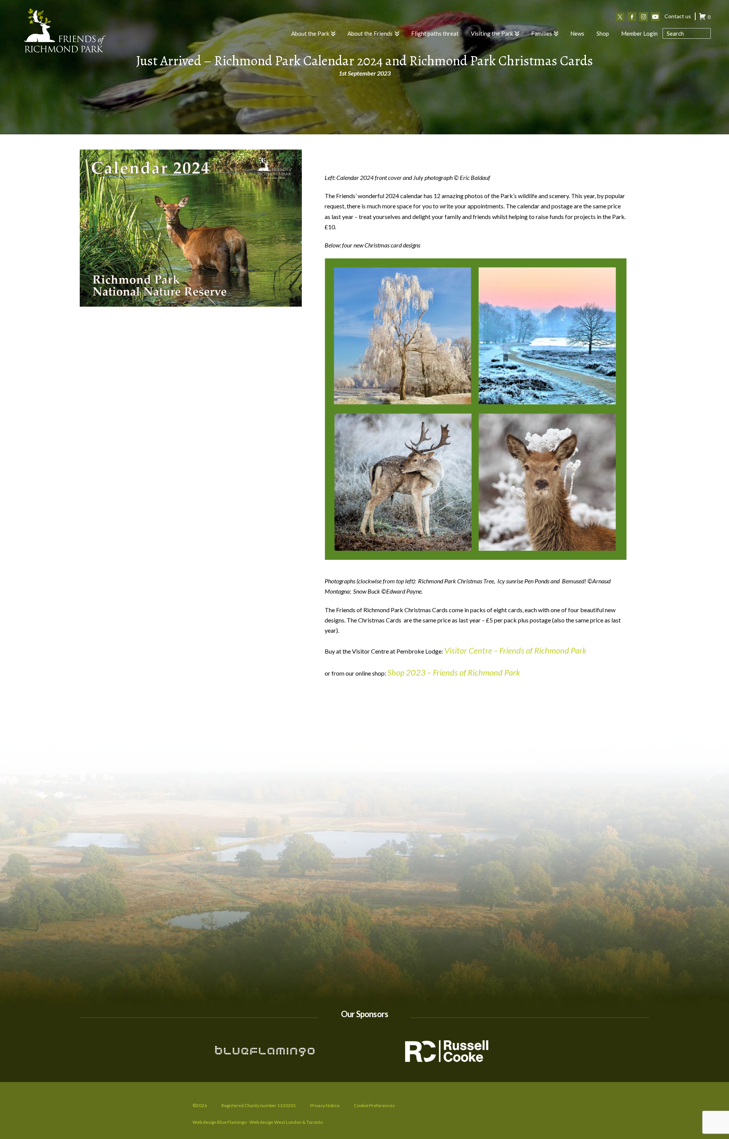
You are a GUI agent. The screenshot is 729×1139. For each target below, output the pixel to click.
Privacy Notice (324, 1105)
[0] (702, 17)
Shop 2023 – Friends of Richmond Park (453, 672)
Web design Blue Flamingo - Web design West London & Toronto (258, 1122)
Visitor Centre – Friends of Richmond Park (515, 650)
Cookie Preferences (374, 1105)
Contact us (677, 16)
